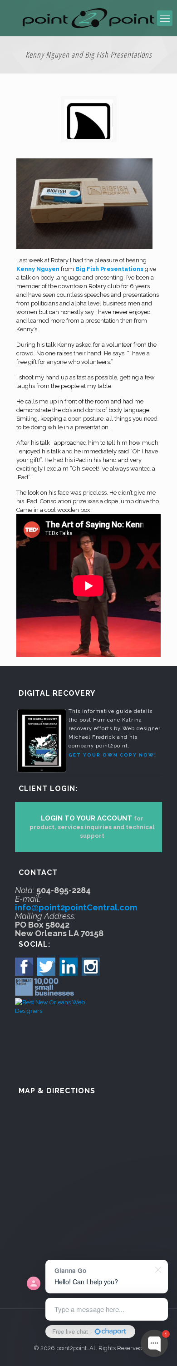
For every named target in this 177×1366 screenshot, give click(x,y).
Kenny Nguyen (37, 268)
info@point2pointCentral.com (76, 907)
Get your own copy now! (113, 754)
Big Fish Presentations (109, 268)
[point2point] (88, 18)
